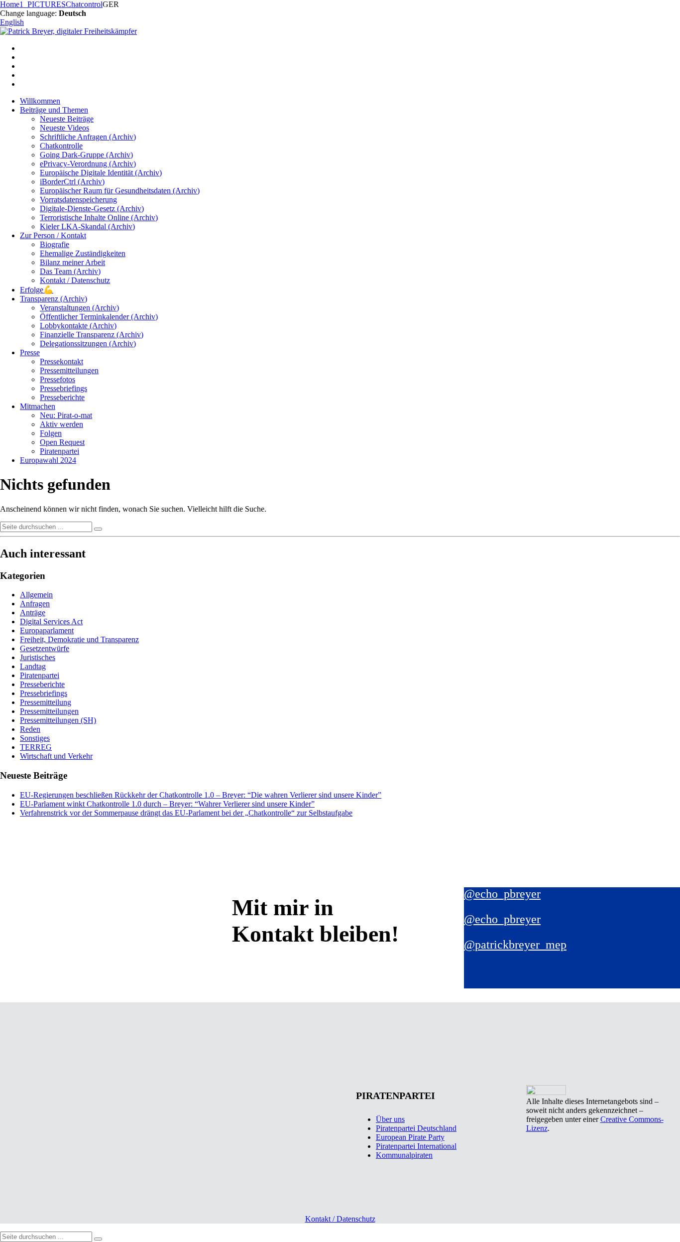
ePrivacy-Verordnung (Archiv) (88, 163)
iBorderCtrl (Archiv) (72, 181)
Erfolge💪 (36, 289)
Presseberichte (62, 397)
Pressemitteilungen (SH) (58, 720)
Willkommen (40, 101)
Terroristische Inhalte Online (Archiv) (99, 217)
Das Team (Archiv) (70, 271)
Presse (30, 352)
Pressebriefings (63, 388)
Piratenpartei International (416, 1146)
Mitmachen (37, 406)
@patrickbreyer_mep (515, 944)
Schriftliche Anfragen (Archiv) (88, 137)
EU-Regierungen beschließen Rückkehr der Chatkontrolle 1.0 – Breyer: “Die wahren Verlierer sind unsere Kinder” (200, 795)
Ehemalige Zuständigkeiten (82, 253)
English (12, 22)
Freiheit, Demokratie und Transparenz (79, 639)
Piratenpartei (59, 451)
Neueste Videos (64, 128)
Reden (30, 729)
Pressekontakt (61, 361)
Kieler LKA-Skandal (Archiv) (87, 226)
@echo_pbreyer (502, 893)
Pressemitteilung (45, 702)
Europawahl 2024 (48, 460)
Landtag (33, 666)
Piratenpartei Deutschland (416, 1128)
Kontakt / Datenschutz (75, 280)
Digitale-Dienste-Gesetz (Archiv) (92, 208)
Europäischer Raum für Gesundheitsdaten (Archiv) (120, 190)
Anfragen (35, 603)
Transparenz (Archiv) (53, 298)
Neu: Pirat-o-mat (66, 415)
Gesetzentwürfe (44, 648)
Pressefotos (57, 379)
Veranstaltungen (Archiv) (79, 307)
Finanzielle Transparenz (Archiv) (91, 334)
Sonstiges (35, 738)
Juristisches (37, 657)
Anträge (32, 612)
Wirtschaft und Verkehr (56, 756)
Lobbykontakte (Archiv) (78, 325)
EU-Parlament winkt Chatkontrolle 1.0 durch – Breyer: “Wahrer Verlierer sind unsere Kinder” (167, 804)
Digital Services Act (51, 621)
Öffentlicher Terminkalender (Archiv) (99, 316)
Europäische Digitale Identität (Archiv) (101, 172)
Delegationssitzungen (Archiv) (88, 343)
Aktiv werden (61, 424)
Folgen (51, 433)
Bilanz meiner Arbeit (72, 262)
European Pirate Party (410, 1137)
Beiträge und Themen (54, 110)
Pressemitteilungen (69, 370)
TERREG (36, 747)
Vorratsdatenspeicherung (78, 199)
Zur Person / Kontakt (53, 235)
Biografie (54, 244)
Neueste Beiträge (67, 119)
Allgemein (36, 594)
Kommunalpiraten (404, 1155)
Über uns (390, 1119)
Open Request (62, 442)
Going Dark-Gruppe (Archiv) (86, 154)
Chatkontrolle (61, 145)
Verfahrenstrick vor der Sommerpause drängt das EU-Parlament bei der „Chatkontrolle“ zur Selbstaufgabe (186, 813)
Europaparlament (47, 630)
